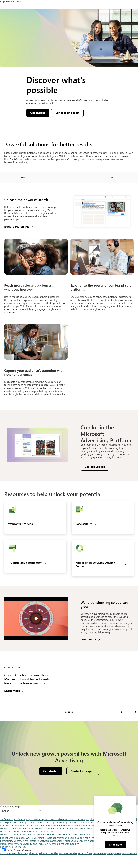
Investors (16, 843)
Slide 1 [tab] (66, 712)
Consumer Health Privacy (14, 853)
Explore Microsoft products (20, 822)
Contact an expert (67, 113)
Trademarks (99, 853)
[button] (97, 799)
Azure (29, 837)
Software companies (51, 840)
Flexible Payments (72, 825)
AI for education (45, 831)
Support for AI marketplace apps (93, 837)
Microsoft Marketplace (26, 840)
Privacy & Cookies (48, 853)
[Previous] (121, 712)
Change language (10, 806)
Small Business (17, 837)
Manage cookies (68, 853)
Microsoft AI (7, 834)
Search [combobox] (24, 177)
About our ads (129, 853)
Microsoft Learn (66, 837)
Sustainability (71, 843)
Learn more (88, 639)
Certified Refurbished (22, 825)
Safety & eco (114, 853)
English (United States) (13, 846)
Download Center (84, 822)
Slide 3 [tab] (72, 712)
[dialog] (115, 824)
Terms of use (85, 853)
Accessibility (56, 843)
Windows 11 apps (46, 822)
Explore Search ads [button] (16, 226)
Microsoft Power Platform (82, 834)
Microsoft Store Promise (48, 825)
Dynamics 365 (43, 834)
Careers (82, 840)
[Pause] (128, 712)
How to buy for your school (78, 828)
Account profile (64, 822)
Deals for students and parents (17, 831)
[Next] (135, 712)
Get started (37, 113)
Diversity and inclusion (35, 843)
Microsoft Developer (44, 837)
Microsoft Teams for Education (17, 828)
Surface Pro (6, 819)
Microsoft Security (24, 834)
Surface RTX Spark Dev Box (70, 819)
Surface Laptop (22, 819)
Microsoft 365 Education (48, 828)
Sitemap (33, 853)
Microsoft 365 (59, 834)
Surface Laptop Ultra (43, 819)
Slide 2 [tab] (69, 712)
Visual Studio (70, 840)
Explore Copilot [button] (95, 467)
